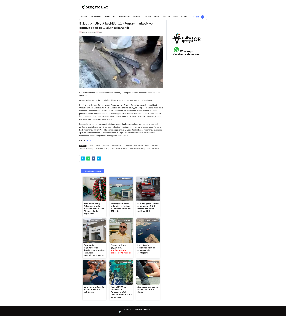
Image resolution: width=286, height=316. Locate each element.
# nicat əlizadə (85, 148)
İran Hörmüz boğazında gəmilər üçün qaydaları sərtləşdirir (146, 249)
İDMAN (107, 17)
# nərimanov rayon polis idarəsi (137, 145)
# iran (98, 145)
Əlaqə (184, 17)
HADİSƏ (148, 17)
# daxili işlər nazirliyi (119, 148)
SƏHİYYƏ (166, 17)
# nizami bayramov (137, 148)
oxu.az (89, 140)
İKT (114, 17)
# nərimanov (116, 145)
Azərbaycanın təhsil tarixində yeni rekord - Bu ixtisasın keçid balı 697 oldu (121, 207)
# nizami (106, 145)
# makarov (156, 145)
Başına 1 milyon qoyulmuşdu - (121, 249)
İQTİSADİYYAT (96, 17)
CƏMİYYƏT (137, 17)
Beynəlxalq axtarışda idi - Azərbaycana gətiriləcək (94, 289)
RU (193, 17)
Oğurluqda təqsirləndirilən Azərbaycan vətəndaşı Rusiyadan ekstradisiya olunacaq (94, 250)
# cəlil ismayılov (153, 148)
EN (197, 17)
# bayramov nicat (101, 148)
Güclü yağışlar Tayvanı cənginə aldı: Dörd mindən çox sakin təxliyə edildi (148, 207)
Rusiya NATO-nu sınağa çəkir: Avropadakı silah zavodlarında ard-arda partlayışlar (121, 292)
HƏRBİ (175, 17)
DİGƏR (156, 17)
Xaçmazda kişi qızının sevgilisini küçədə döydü (147, 289)
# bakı (91, 145)
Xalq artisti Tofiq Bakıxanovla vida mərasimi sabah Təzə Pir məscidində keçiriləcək (94, 208)
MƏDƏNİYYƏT (124, 17)
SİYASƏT (84, 17)
